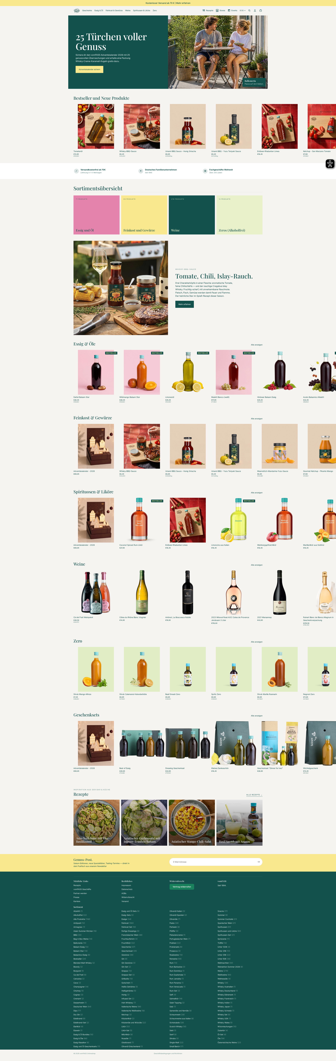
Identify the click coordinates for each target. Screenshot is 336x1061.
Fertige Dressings (130, 931)
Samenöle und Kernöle (181, 1011)
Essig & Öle (80, 1038)
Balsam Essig (81, 947)
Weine (223, 971)
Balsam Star (81, 951)
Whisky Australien (227, 987)
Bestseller (80, 959)
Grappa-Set (128, 975)
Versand (125, 901)
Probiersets (176, 947)
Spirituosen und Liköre (229, 931)
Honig (126, 995)
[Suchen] (249, 10)
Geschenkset (129, 951)
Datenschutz (127, 889)
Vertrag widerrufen (182, 886)
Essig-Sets (128, 915)
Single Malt (176, 1042)
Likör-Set (127, 1030)
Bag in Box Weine (83, 939)
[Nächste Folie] (259, 130)
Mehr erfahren (184, 304)
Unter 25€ (224, 951)
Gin (124, 959)
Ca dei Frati (80, 975)
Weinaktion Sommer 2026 (230, 967)
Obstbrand (128, 1042)
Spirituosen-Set (226, 935)
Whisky (223, 983)
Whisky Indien (225, 1003)
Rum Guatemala (178, 975)
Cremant (79, 998)
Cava (77, 983)
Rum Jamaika (177, 979)
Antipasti (79, 923)
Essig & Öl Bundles (83, 1034)
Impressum (126, 885)
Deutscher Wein (82, 1006)
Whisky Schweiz (226, 1011)
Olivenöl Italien (177, 911)
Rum (173, 963)
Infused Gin (128, 998)
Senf (173, 1034)
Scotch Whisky (178, 1026)
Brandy (78, 967)
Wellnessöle (224, 979)
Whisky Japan (225, 1006)
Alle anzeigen (256, 345)
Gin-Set (126, 967)
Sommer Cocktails (227, 919)
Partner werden (80, 893)
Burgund (79, 971)
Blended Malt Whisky (84, 963)
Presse (76, 897)
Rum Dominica (177, 971)
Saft (173, 995)
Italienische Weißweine (133, 1011)
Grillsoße (127, 979)
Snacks (223, 911)
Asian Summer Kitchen (85, 931)
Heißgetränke (129, 991)
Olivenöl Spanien (178, 915)
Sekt (173, 1030)
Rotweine (176, 959)
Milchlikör (127, 1034)
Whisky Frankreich (227, 998)
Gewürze (127, 955)
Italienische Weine (131, 1006)
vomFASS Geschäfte (82, 889)
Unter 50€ (224, 959)
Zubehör (223, 1030)
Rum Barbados (177, 967)
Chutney (79, 991)
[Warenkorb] (261, 10)
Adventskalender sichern (89, 69)
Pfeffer (174, 931)
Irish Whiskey (129, 1003)
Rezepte (77, 885)
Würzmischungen (227, 1026)
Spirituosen (224, 927)
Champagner (81, 987)
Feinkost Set (129, 927)
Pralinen (175, 943)
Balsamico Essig (82, 955)
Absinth (78, 911)
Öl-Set (222, 1034)
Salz (173, 1006)
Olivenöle (175, 919)
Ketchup (127, 1014)
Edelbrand (79, 1018)
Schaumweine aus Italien (182, 1018)
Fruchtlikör (128, 943)
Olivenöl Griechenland (132, 1046)
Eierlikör (78, 1026)
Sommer (223, 915)
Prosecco (175, 951)
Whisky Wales (225, 1022)
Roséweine (176, 955)
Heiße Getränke (130, 987)
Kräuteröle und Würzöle (134, 1022)
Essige (126, 919)
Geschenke (128, 947)
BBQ (78, 935)
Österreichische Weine (229, 1042)
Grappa (127, 971)
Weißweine (224, 975)
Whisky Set (224, 1014)
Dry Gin (78, 1014)
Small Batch (176, 1046)
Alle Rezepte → (254, 795)
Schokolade (177, 1022)
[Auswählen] (114, 144)
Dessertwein (80, 1003)
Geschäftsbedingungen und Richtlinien (168, 1053)
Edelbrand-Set (81, 1022)
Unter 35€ (224, 955)
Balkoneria (80, 943)
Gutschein (127, 983)
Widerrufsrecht (128, 897)
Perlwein (175, 927)
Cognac (78, 995)
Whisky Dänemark (227, 995)
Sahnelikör (176, 998)
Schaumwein (177, 1014)
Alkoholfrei (80, 915)
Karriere (77, 901)
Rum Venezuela (177, 987)
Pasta (174, 923)
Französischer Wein (132, 935)
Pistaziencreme (177, 935)
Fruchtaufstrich (130, 939)
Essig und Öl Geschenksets (87, 1046)
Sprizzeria (224, 939)
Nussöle (126, 1038)
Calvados (79, 979)
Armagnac (79, 927)
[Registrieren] (258, 862)
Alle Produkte (82, 919)
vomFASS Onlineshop (87, 1053)
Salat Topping (177, 1003)
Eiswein (78, 1030)
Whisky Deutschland (228, 991)
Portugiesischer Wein (180, 939)
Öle (221, 1038)
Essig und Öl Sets (131, 911)
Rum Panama (176, 983)
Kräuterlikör (128, 1018)
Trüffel (222, 943)
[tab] (170, 86)
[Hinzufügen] (160, 144)
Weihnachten (225, 963)
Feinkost (128, 923)
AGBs (124, 893)
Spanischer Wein (227, 923)
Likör (126, 1026)
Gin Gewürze (128, 963)
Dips (77, 1011)
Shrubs (174, 1038)
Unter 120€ (224, 947)
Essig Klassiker (81, 1042)
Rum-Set (175, 991)
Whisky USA (224, 1018)
